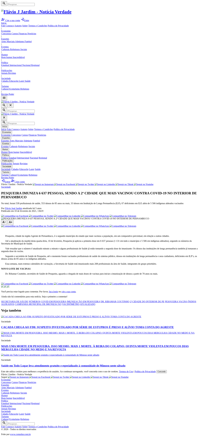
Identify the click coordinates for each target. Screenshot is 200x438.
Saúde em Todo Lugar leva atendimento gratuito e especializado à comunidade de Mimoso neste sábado (63, 365)
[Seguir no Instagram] (43, 184)
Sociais (23, 49)
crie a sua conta (68, 291)
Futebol (28, 41)
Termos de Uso (126, 371)
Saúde (27, 81)
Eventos (5, 47)
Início (3, 23)
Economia (6, 31)
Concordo (162, 372)
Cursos (15, 33)
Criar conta (18, 181)
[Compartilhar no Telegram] (123, 216)
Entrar (5, 181)
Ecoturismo (14, 89)
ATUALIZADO (87, 304)
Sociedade (6, 78)
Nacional (26, 65)
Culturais (5, 49)
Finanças (23, 33)
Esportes (5, 39)
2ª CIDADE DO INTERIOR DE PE (147, 301)
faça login (53, 291)
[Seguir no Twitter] (85, 184)
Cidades (5, 81)
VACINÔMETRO (71, 304)
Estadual (5, 65)
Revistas (12, 73)
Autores (18, 25)
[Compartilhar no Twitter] (41, 216)
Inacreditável (19, 57)
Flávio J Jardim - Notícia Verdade (16, 184)
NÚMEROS (34, 301)
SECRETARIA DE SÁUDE (14, 301)
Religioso (24, 89)
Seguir (4, 377)
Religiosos (15, 49)
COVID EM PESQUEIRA (53, 301)
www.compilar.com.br (20, 434)
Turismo (5, 86)
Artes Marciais (8, 41)
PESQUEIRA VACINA (176, 301)
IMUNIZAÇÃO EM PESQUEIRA (83, 301)
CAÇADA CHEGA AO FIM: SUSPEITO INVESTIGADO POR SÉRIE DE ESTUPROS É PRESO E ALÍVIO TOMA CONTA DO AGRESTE (87, 327)
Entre (25, 20)
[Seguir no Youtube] (143, 184)
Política (4, 62)
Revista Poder (7, 94)
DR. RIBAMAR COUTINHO (115, 301)
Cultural (5, 89)
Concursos (6, 33)
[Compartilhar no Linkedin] (67, 216)
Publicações (6, 70)
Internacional (16, 65)
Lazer (22, 81)
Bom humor (7, 57)
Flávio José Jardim (13, 208)
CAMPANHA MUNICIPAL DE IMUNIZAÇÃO (38, 304)
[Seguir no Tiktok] (125, 184)
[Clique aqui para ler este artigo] (71, 316)
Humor (4, 54)
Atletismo (20, 41)
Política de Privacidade (58, 25)
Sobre (25, 25)
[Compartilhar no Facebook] (15, 216)
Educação (14, 81)
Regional (35, 65)
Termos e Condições (37, 25)
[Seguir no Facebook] (65, 184)
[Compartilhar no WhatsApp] (95, 216)
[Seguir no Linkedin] (105, 184)
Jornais (4, 73)
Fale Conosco (7, 25)
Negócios (31, 33)
